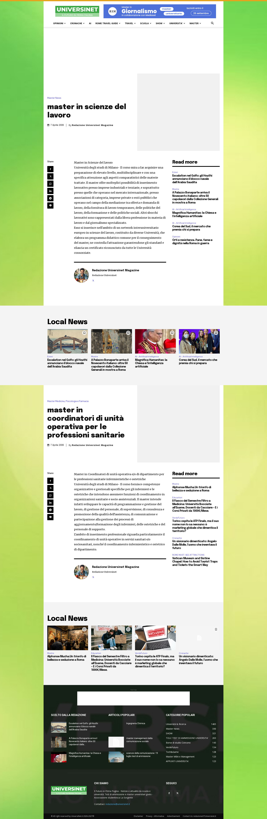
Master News (54, 98)
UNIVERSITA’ (176, 23)
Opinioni (176, 236)
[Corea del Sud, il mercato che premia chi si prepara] (199, 341)
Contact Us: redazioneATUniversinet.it (199, 816)
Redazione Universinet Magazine (92, 125)
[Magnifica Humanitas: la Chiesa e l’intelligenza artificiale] (155, 341)
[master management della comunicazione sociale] (116, 742)
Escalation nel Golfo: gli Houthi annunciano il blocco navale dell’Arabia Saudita (192, 179)
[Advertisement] (133, 50)
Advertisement (173, 816)
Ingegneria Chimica (135, 723)
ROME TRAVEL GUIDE (106, 23)
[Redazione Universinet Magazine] (81, 275)
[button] (212, 23)
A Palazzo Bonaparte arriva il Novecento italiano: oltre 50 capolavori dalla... (83, 741)
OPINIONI (58, 23)
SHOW (159, 23)
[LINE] (50, 205)
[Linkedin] (50, 191)
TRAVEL (129, 23)
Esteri (175, 172)
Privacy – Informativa (155, 816)
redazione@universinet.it (118, 804)
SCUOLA (144, 23)
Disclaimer (138, 816)
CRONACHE (76, 23)
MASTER (194, 23)
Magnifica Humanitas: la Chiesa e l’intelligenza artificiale (151, 363)
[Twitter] (50, 176)
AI (90, 23)
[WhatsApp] (50, 184)
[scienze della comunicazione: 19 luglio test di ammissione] (116, 757)
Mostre (175, 189)
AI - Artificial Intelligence (184, 209)
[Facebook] (50, 169)
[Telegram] (50, 198)
